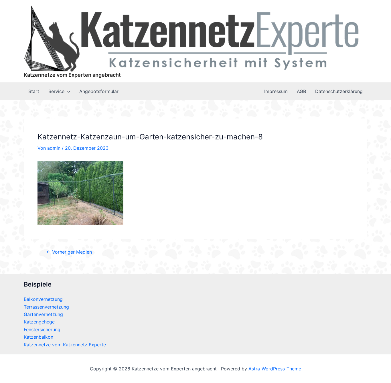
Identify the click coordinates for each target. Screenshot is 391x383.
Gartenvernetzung (43, 314)
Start (33, 91)
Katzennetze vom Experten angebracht (72, 75)
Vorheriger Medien (69, 252)
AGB (301, 91)
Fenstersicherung (42, 329)
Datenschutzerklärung (339, 91)
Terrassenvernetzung (46, 307)
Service (56, 91)
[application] (67, 91)
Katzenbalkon (38, 337)
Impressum (276, 91)
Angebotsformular (99, 91)
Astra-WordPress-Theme (274, 369)
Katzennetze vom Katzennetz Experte (65, 345)
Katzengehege (39, 322)
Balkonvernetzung (43, 299)
